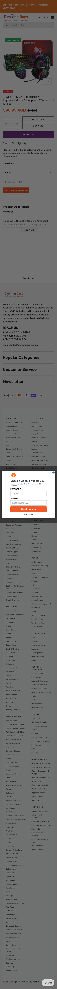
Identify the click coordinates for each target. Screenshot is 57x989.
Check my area (28, 509)
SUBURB (14, 499)
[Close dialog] (53, 473)
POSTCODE (15, 489)
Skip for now (28, 514)
